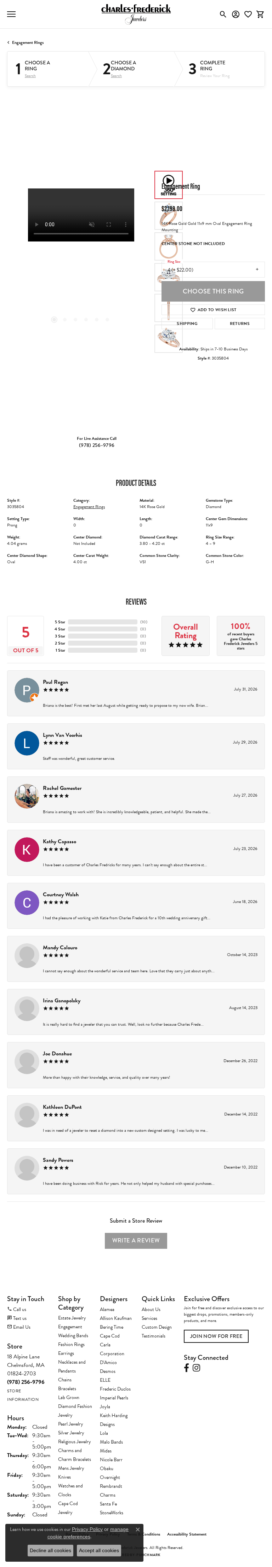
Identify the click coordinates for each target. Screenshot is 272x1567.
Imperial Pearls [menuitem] (114, 1398)
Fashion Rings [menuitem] (71, 1344)
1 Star (60, 650)
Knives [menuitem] (64, 1477)
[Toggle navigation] (11, 14)
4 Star (60, 629)
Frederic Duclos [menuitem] (115, 1389)
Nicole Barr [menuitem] (111, 1459)
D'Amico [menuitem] (108, 1362)
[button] (223, 14)
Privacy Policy (87, 1529)
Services (149, 1318)
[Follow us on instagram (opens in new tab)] (196, 1368)
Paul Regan (55, 682)
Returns (240, 323)
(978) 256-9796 (96, 445)
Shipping (187, 323)
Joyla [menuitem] (105, 1406)
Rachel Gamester (62, 788)
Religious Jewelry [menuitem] (74, 1441)
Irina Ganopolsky (61, 1000)
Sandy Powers (58, 1160)
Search (30, 75)
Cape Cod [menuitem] (110, 1336)
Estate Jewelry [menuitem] (72, 1318)
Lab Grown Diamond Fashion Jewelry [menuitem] (75, 1406)
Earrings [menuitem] (66, 1353)
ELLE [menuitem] (105, 1380)
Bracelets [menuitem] (67, 1388)
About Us (151, 1309)
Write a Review (136, 1240)
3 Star (60, 636)
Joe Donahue (57, 1053)
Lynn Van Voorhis (62, 735)
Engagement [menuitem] (70, 1326)
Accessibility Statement (186, 1534)
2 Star (60, 643)
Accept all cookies (99, 1550)
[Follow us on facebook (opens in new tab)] (186, 1368)
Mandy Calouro (60, 947)
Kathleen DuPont (62, 1107)
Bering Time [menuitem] (111, 1327)
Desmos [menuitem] (107, 1371)
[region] (80, 262)
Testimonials (153, 1336)
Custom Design (157, 1327)
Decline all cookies (50, 1550)
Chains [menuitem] (65, 1379)
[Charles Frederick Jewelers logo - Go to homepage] (136, 14)
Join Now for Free (216, 1336)
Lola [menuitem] (104, 1433)
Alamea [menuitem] (107, 1309)
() (143, 622)
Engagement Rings (28, 42)
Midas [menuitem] (106, 1451)
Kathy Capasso (59, 841)
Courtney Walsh (61, 894)
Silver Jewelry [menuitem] (71, 1433)
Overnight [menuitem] (110, 1477)
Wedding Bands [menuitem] (73, 1335)
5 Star (60, 622)
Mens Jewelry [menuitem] (71, 1468)
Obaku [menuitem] (106, 1468)
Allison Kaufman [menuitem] (116, 1318)
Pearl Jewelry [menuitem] (70, 1424)
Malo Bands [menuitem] (111, 1442)
